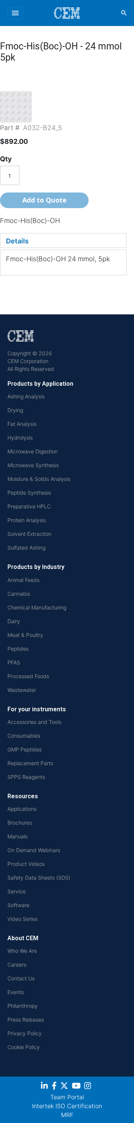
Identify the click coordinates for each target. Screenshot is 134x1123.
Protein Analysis (26, 520)
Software (18, 905)
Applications (21, 809)
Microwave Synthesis (33, 465)
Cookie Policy (23, 1047)
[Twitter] (65, 1087)
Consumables (23, 735)
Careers (16, 964)
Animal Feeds (23, 580)
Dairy (13, 621)
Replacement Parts (30, 763)
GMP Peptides (24, 749)
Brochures (19, 822)
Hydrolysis (20, 437)
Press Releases (25, 1019)
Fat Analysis (21, 424)
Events (15, 992)
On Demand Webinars (33, 850)
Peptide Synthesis (29, 492)
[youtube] (77, 1087)
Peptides (18, 648)
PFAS (13, 662)
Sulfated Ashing (26, 547)
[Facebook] (55, 1087)
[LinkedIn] (45, 1087)
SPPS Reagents (26, 777)
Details (17, 241)
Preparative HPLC (29, 506)
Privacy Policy (24, 1033)
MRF (67, 1115)
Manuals (17, 836)
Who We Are (22, 951)
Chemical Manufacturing (36, 607)
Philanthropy (22, 1006)
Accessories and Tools (34, 722)
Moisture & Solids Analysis (38, 479)
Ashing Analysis (26, 396)
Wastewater (21, 690)
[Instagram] (88, 1087)
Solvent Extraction (29, 534)
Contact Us (21, 978)
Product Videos (26, 864)
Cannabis (18, 593)
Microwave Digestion (32, 451)
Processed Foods (28, 676)
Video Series (22, 919)
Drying (15, 410)
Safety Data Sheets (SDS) (38, 877)
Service (16, 891)
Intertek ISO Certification (67, 1106)
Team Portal (67, 1097)
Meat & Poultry (25, 635)
